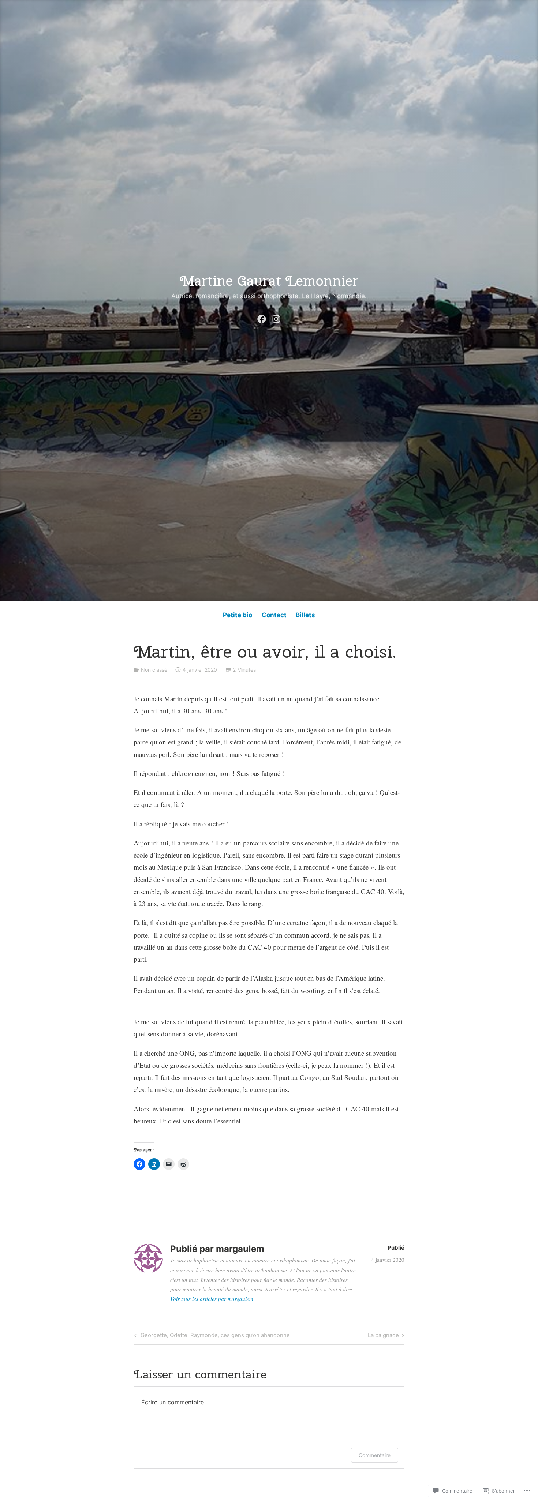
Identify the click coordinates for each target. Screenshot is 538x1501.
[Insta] (276, 317)
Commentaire (375, 1455)
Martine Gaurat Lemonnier (269, 280)
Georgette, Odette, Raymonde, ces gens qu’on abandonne (211, 1336)
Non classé (154, 670)
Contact (274, 615)
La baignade (383, 1336)
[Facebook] (262, 317)
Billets (305, 615)
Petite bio (237, 615)
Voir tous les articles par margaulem (211, 1298)
